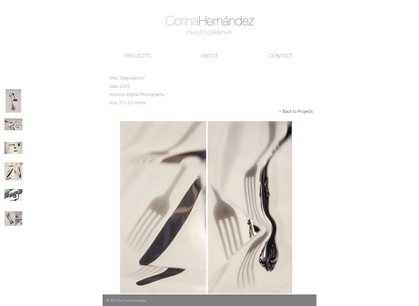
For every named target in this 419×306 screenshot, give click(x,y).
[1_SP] (13, 195)
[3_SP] (13, 171)
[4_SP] (13, 148)
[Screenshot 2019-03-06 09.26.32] (13, 218)
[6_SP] (13, 101)
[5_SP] (13, 124)
